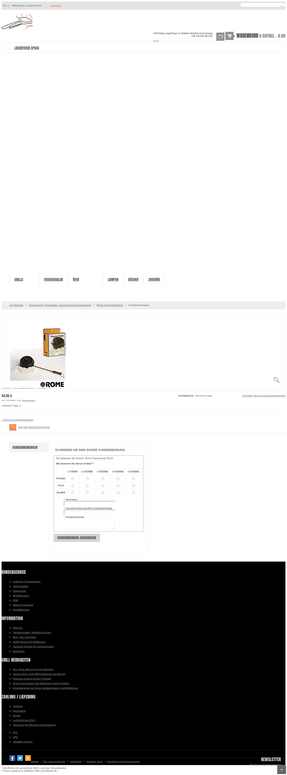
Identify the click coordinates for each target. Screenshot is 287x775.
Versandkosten (28, 400)
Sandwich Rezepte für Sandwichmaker (33, 646)
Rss (28, 758)
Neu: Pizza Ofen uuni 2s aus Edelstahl (33, 669)
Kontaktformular (21, 609)
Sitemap (34, 761)
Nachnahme (19, 711)
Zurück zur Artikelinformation (17, 420)
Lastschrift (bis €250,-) (24, 720)
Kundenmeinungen (24, 447)
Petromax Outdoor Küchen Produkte (32, 678)
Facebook (12, 758)
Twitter (20, 758)
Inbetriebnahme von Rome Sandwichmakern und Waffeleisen (45, 688)
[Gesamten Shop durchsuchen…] (282, 6)
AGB (15, 600)
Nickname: (71, 499)
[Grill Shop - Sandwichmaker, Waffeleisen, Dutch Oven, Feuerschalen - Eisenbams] (17, 22)
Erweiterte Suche (94, 761)
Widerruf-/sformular (23, 605)
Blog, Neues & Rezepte (54, 761)
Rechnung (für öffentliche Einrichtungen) (34, 725)
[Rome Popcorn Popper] (143, 352)
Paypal (16, 715)
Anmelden (55, 5)
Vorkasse (18, 706)
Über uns (18, 628)
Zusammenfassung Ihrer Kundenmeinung (88, 508)
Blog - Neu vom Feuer (24, 637)
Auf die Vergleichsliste (34, 427)
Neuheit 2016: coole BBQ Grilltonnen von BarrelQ (39, 674)
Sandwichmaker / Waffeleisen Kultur (32, 632)
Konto (156, 40)
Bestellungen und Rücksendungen (123, 761)
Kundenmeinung (74, 517)
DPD (15, 737)
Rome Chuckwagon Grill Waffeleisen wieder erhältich (41, 683)
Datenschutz (19, 591)
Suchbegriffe (76, 761)
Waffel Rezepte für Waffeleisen (29, 642)
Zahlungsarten (20, 586)
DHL (15, 732)
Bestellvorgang (21, 595)
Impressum (19, 651)
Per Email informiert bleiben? (265, 764)
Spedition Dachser (23, 741)
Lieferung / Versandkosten (27, 581)
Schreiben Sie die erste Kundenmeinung (263, 395)
